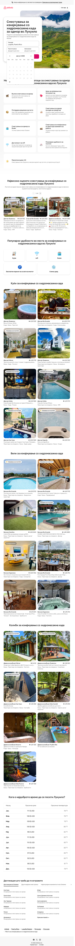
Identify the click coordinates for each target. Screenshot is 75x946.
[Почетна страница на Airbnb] (8, 7)
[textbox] (14, 51)
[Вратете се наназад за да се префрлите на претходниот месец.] (9, 56)
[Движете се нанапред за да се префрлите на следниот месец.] (30, 56)
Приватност (34, 945)
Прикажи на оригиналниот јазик (52, 2)
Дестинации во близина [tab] (11, 884)
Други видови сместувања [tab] (29, 884)
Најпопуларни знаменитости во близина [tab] (53, 884)
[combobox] (23, 44)
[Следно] (40, 193)
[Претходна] (33, 193)
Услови (41, 945)
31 (9, 82)
